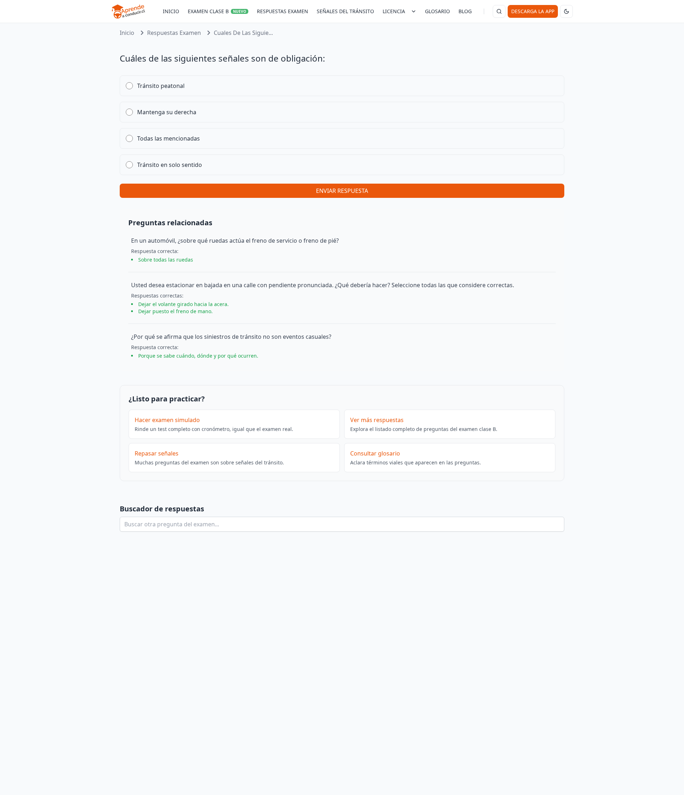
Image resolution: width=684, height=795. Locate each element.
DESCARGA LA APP (532, 11)
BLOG (465, 11)
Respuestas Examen (174, 33)
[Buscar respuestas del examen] (499, 11)
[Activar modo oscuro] (566, 11)
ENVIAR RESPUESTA (342, 191)
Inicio (127, 33)
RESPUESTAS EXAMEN (282, 11)
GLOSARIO (437, 11)
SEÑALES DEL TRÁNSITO (345, 11)
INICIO (171, 11)
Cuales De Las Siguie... (243, 33)
